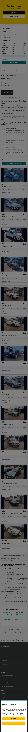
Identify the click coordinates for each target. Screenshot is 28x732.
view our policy (18, 714)
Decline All (13, 723)
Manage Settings (14, 727)
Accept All (13, 718)
